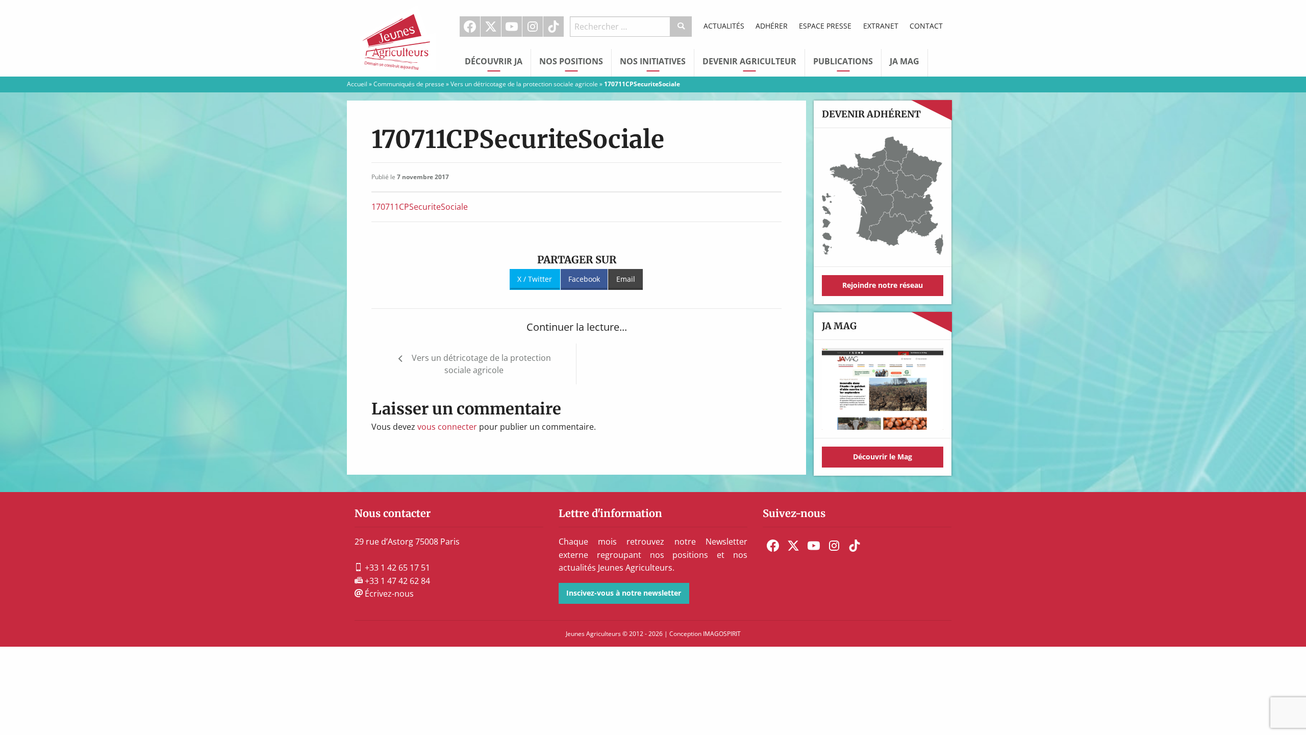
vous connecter (447, 426)
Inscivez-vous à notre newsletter (623, 593)
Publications (843, 61)
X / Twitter (534, 279)
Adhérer (772, 26)
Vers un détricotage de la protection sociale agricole (524, 84)
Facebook (470, 26)
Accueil (357, 84)
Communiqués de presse (408, 84)
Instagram (532, 26)
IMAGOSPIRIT (722, 633)
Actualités (724, 26)
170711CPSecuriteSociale (419, 206)
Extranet (880, 26)
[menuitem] (470, 26)
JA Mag (904, 61)
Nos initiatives (653, 61)
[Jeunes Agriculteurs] (398, 37)
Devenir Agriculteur (749, 61)
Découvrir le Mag (882, 456)
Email (625, 279)
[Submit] (681, 26)
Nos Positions (571, 61)
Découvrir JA (493, 61)
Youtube (511, 26)
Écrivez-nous (388, 593)
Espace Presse (825, 26)
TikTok (553, 26)
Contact (926, 26)
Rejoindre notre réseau (882, 285)
